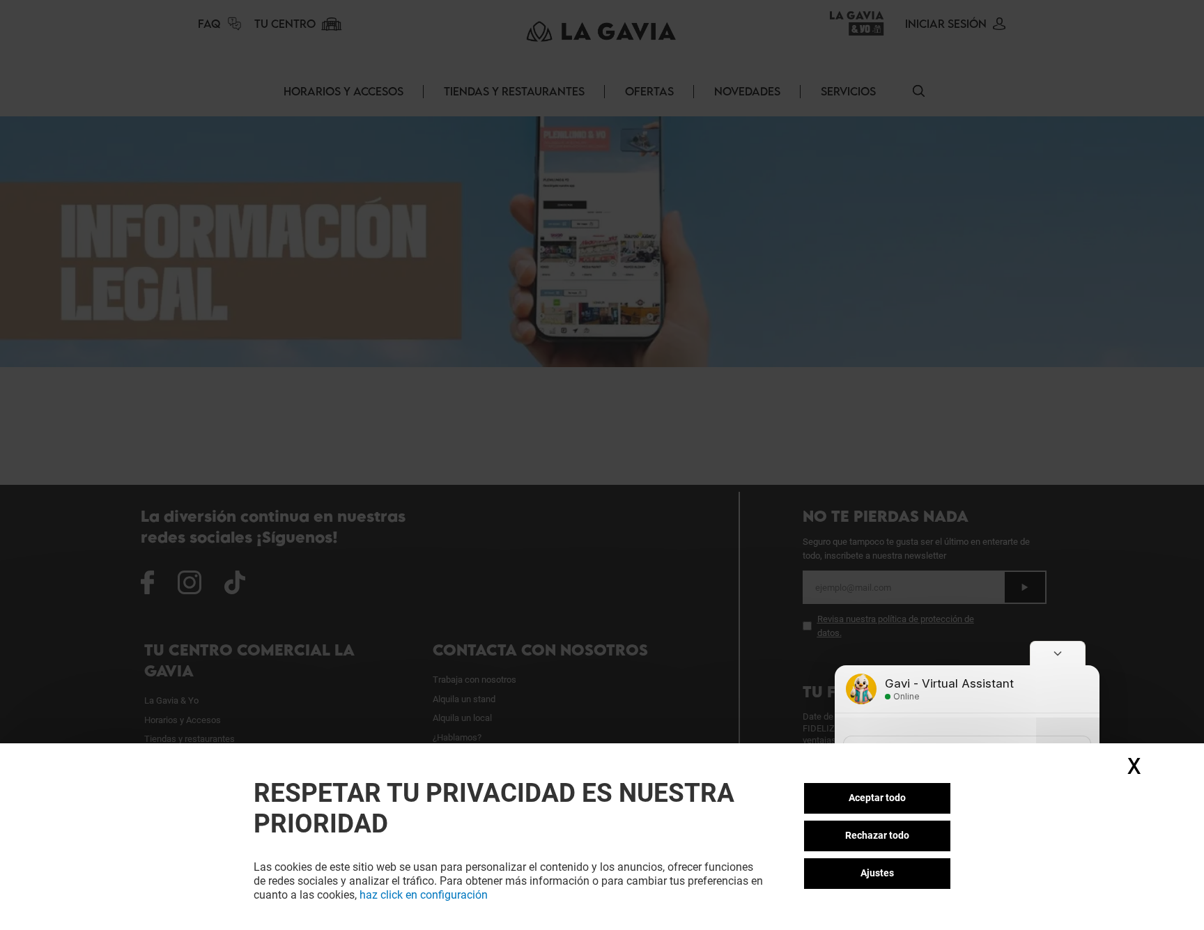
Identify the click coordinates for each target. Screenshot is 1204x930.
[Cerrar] (1058, 653)
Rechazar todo (877, 835)
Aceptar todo (877, 797)
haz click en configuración (424, 894)
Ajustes (877, 872)
